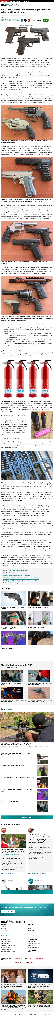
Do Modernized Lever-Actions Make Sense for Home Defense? (20, 577)
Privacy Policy (3, 1014)
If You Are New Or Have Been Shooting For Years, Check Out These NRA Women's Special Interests (40, 1006)
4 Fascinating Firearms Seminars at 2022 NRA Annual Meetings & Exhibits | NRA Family (12, 857)
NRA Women (38, 881)
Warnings (26, 1014)
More (9, 709)
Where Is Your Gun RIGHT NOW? (10, 802)
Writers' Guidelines (5, 930)
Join (11, 1)
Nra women (7, 854)
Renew (14, 1)
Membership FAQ (32, 945)
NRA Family (11, 881)
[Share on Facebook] (21, 20)
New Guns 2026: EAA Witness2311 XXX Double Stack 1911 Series (16, 790)
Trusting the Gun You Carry (10, 583)
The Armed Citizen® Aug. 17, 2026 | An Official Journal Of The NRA (40, 683)
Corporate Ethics (18, 1014)
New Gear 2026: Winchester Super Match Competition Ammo (17, 778)
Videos (29, 928)
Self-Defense (18, 570)
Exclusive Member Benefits (34, 943)
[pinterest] (28, 20)
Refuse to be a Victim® (6, 947)
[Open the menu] (51, 5)
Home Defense (11, 570)
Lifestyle (6, 20)
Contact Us (3, 926)
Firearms (17, 20)
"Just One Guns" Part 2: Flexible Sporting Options (16, 575)
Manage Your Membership (33, 947)
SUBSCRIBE (8, 911)
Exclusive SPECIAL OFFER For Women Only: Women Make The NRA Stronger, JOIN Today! (39, 986)
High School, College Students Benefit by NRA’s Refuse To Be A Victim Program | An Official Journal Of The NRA (13, 863)
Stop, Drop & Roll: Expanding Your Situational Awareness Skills (20, 581)
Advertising (3, 928)
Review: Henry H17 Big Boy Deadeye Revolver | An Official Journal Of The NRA (40, 700)
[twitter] (25, 20)
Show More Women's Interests (35, 892)
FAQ (31, 1014)
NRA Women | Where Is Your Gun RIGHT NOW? (11, 683)
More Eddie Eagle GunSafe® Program (36, 873)
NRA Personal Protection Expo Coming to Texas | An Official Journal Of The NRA (13, 868)
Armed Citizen (31, 930)
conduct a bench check (17, 330)
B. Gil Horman (24, 570)
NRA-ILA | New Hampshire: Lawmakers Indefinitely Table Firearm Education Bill (38, 841)
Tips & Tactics (11, 20)
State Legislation (33, 844)
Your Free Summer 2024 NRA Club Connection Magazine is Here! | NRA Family (39, 848)
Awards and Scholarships (6, 941)
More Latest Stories (33, 817)
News (2, 20)
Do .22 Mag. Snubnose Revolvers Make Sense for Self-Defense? (21, 579)
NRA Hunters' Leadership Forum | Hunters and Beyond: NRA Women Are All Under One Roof (13, 851)
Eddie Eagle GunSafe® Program (44, 830)
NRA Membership (5, 943)
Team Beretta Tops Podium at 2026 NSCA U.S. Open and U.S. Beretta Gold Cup (17, 754)
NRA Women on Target (6, 949)
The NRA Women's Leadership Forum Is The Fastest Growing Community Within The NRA (12, 986)
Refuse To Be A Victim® (14, 830)
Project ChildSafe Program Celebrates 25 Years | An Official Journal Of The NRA (40, 853)
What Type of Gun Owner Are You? (16, 744)
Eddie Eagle (40, 844)
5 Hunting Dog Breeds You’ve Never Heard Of (13, 766)
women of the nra (15, 854)
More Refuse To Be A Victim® (7, 873)
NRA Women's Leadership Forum (8, 945)
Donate (18, 1)
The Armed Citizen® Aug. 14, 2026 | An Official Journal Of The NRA (13, 700)
